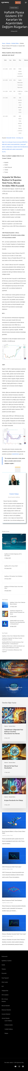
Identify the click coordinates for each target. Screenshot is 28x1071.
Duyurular (4, 973)
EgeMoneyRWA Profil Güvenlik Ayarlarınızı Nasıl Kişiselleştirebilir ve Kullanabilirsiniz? (12, 643)
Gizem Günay (14, 494)
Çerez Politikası (8, 1020)
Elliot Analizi (5, 982)
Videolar (4, 969)
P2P (3, 986)
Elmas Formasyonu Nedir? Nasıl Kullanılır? (12, 900)
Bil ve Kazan (5, 999)
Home (3, 43)
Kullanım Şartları (9, 1025)
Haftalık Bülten (14, 7)
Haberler (8, 43)
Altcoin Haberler (6, 1018)
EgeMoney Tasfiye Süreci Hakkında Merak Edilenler (13, 635)
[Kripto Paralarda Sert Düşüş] (14, 793)
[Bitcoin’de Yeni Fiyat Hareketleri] (14, 760)
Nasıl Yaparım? (5, 978)
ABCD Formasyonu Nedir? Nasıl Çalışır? (11, 866)
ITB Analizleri (5, 994)
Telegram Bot (5, 990)
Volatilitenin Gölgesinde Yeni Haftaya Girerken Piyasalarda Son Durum (12, 639)
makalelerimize (15, 454)
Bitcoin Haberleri (6, 1005)
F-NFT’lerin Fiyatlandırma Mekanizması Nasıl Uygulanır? (12, 650)
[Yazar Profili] (17, 469)
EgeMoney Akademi (6, 835)
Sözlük (11, 835)
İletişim (6, 1033)
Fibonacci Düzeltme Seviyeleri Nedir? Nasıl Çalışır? (14, 934)
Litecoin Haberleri (6, 1014)
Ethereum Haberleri (6, 1009)
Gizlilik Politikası (9, 1029)
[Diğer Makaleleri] (23, 469)
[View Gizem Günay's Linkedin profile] (14, 489)
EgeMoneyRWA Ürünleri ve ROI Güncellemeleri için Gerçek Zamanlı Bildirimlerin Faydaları (13, 646)
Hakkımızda (4, 956)
